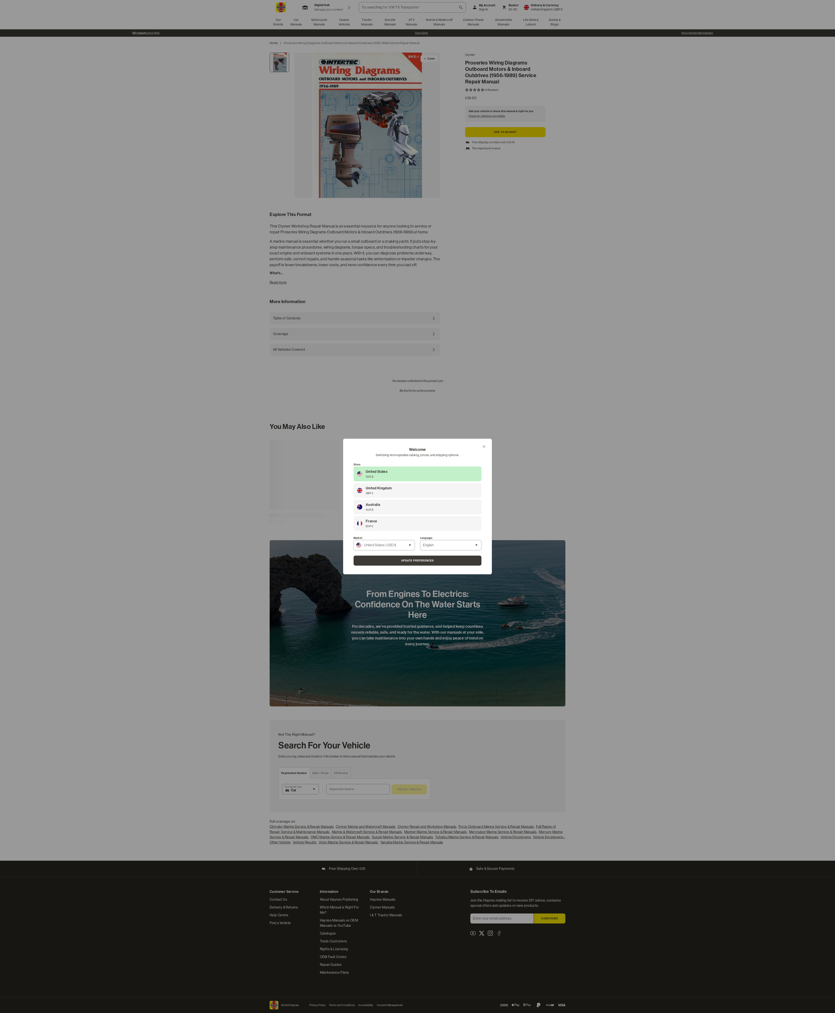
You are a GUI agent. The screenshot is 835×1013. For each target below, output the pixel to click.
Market (358, 538)
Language (426, 538)
